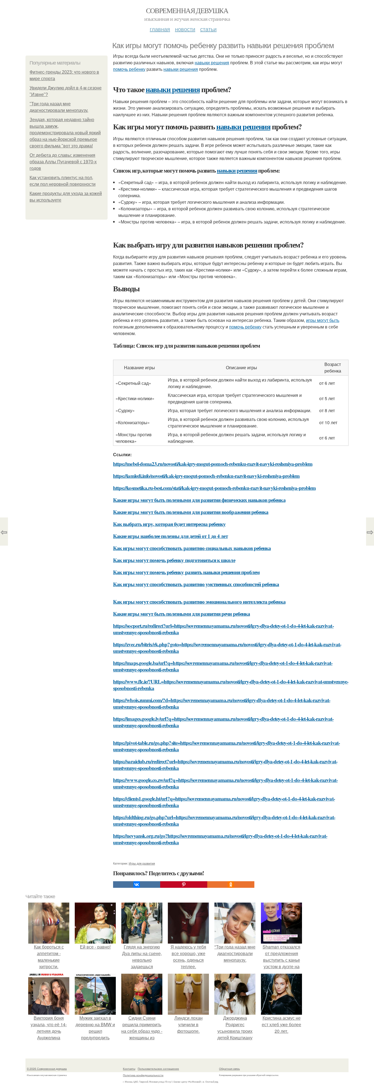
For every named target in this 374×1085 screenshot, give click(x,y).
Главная (160, 29)
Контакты (129, 1069)
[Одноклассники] (230, 884)
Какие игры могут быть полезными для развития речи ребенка (181, 613)
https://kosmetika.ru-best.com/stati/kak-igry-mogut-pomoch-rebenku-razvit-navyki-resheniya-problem (214, 487)
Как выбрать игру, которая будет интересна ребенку (169, 524)
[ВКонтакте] (136, 884)
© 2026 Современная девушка (47, 1069)
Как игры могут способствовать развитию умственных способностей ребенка (196, 584)
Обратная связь (229, 1069)
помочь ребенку (129, 69)
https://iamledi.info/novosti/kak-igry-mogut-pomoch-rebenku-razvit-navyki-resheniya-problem (206, 475)
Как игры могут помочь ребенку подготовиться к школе (174, 560)
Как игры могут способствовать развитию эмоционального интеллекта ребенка (199, 601)
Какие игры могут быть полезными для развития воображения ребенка (190, 512)
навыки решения (212, 62)
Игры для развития (142, 863)
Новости (185, 29)
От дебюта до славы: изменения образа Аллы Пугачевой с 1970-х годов (63, 162)
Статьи (208, 29)
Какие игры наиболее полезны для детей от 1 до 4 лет (170, 536)
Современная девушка (187, 10)
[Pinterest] (183, 884)
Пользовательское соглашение (158, 1069)
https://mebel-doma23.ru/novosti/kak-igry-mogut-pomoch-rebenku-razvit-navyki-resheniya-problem (212, 463)
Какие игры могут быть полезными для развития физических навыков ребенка (199, 500)
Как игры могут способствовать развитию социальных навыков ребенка (192, 548)
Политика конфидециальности (143, 1075)
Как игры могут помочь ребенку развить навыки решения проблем (186, 572)
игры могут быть (322, 320)
